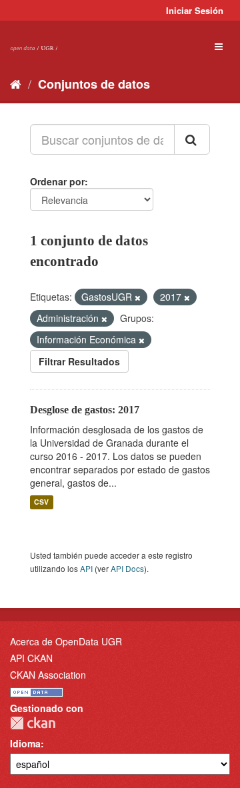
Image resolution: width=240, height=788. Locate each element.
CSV (41, 502)
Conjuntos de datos (94, 84)
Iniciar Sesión (194, 10)
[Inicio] (15, 83)
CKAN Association (48, 674)
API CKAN (31, 658)
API (86, 568)
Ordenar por (57, 181)
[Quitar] (138, 297)
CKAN (32, 723)
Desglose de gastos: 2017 (84, 409)
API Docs (127, 568)
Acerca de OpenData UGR (66, 641)
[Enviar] (192, 139)
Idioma (25, 743)
